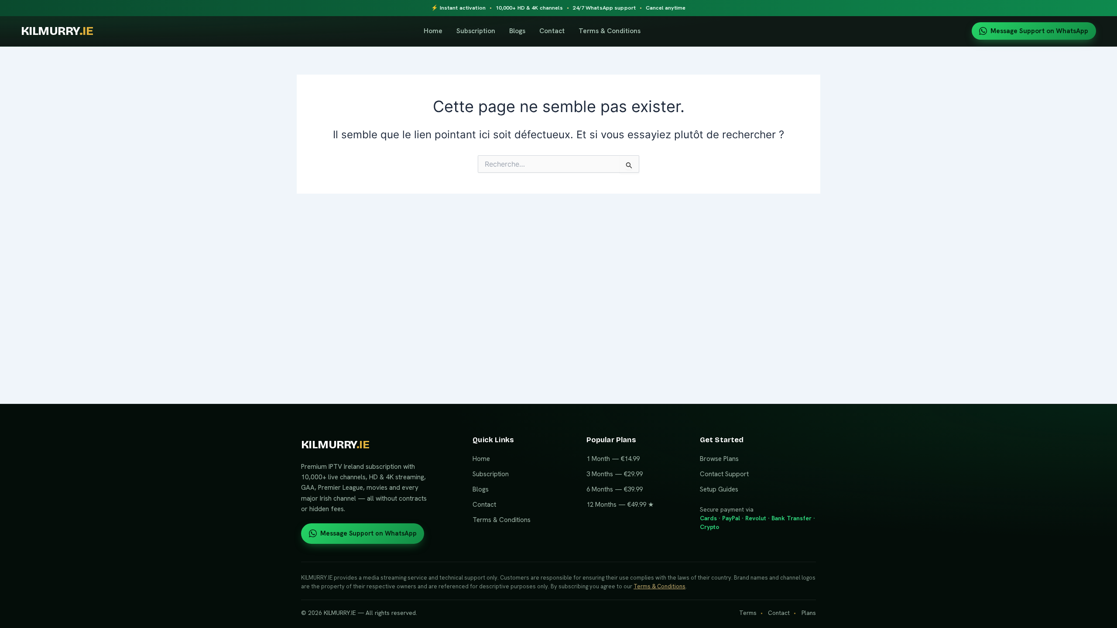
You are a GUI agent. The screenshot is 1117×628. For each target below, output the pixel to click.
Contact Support (724, 474)
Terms (748, 613)
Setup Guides (719, 489)
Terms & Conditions (610, 30)
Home (433, 30)
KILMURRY (57, 31)
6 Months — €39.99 (614, 489)
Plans (809, 613)
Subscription (475, 30)
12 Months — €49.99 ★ (620, 504)
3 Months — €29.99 (614, 474)
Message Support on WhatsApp (1039, 31)
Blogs (517, 30)
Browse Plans (719, 458)
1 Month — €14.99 (613, 458)
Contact (552, 30)
